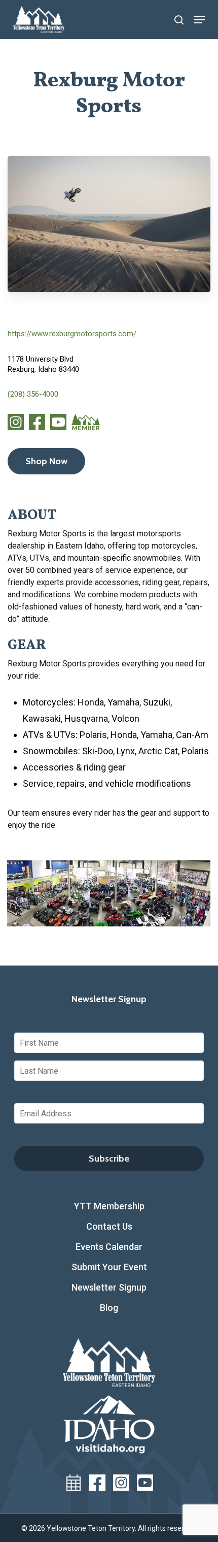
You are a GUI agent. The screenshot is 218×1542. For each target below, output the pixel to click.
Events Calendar (109, 1246)
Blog (109, 1307)
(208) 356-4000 (33, 394)
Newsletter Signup (109, 1287)
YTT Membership (109, 1206)
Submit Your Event (109, 1267)
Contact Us (109, 1226)
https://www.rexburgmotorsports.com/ (72, 333)
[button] (199, 20)
